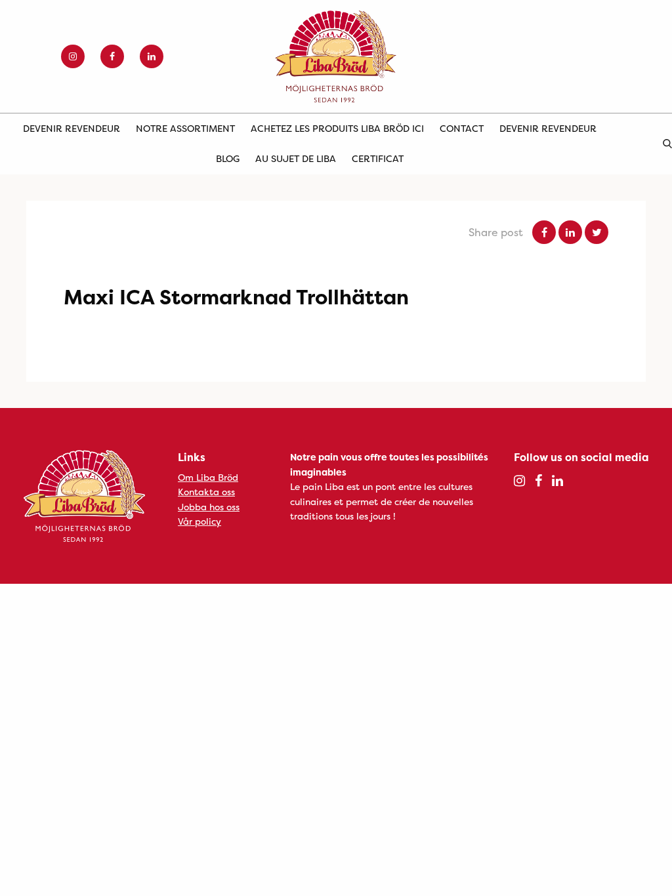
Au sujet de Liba (295, 158)
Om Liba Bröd (208, 477)
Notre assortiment (185, 128)
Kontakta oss (206, 491)
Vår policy (199, 521)
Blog (228, 158)
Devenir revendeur (71, 128)
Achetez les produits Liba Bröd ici (337, 128)
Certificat (378, 158)
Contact (462, 128)
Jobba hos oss (209, 506)
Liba (336, 56)
